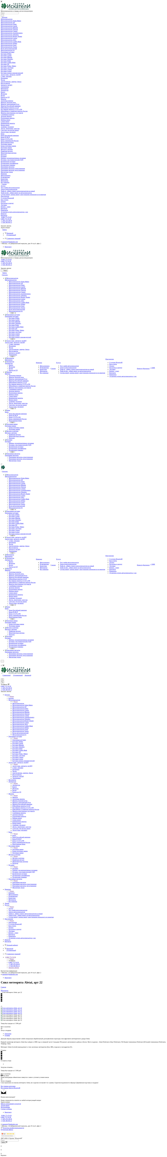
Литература (16, 785)
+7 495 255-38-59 (6, 220)
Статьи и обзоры (6, 1109)
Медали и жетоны (18, 858)
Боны (14, 835)
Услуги (11, 908)
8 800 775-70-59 (6, 217)
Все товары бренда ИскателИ (10, 1088)
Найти (3, 1142)
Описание (8, 1033)
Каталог (11, 698)
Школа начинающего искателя (11, 1104)
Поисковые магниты (19, 882)
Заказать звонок (14, 967)
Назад (12, 696)
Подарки (15, 868)
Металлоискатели (18, 703)
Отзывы (7, 1035)
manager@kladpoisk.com (10, 242)
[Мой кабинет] (2, 663)
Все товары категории (8, 1086)
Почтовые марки (17, 849)
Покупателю (13, 922)
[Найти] (2, 15)
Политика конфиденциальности (13, 1128)
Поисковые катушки (19, 740)
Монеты (15, 797)
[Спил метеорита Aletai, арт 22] (11, 1008)
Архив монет (5, 1105)
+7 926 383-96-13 (6, 222)
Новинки (12, 893)
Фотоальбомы (5, 1107)
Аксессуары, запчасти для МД (22, 766)
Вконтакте (8, 247)
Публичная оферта (7, 1129)
